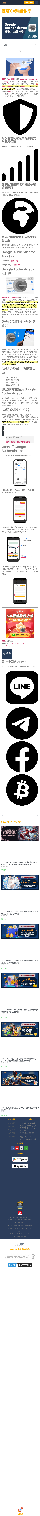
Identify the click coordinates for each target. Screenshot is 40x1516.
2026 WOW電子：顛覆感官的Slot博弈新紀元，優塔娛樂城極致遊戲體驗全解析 (18, 1060)
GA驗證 (11, 79)
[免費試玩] (20, 1509)
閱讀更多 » (4, 870)
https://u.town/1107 (16, 643)
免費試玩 (20, 1514)
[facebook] (22, 773)
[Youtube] (17, 1148)
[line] (22, 705)
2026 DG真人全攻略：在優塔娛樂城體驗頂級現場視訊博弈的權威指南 (19, 912)
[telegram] (22, 740)
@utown (9, 646)
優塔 (3, 79)
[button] (36, 2)
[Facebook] (13, 1148)
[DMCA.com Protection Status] (20, 1267)
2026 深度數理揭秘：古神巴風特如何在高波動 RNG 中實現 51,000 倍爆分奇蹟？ (19, 863)
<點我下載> (14, 261)
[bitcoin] (22, 806)
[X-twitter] (21, 1148)
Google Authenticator (28, 79)
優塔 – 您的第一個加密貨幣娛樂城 (18, 442)
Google (6, 82)
